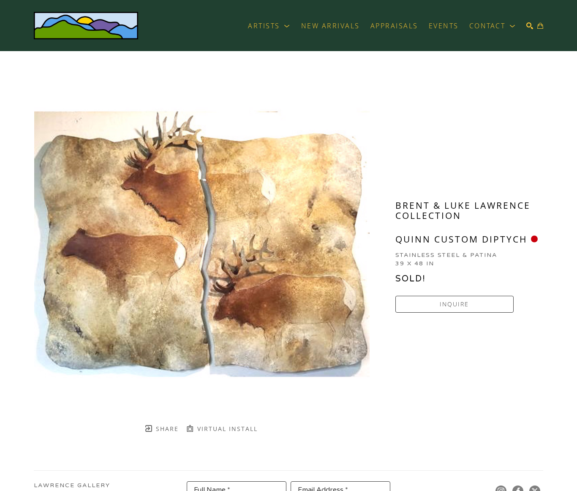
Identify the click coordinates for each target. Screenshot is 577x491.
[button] (269, 26)
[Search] (529, 25)
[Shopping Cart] (540, 25)
